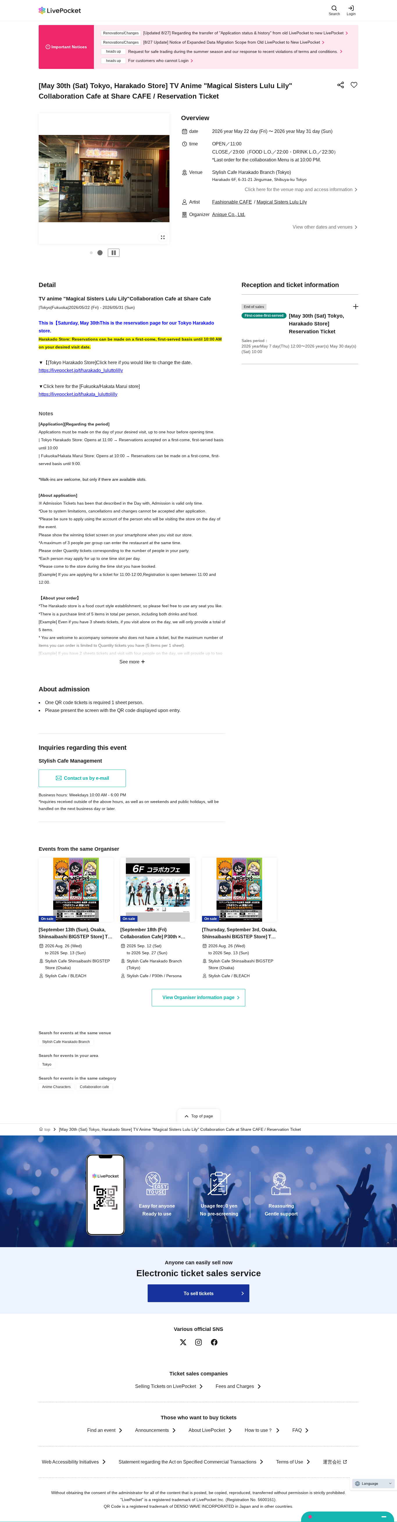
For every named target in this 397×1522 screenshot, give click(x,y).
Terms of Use (289, 1461)
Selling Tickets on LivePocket (165, 1386)
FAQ (297, 1430)
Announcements (152, 1430)
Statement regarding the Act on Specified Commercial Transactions (187, 1461)
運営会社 (332, 1461)
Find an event (101, 1430)
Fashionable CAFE (232, 202)
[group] (104, 178)
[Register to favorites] (354, 85)
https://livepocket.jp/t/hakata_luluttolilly (78, 394)
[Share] (340, 85)
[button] (91, 252)
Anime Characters (56, 1087)
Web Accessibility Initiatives (70, 1461)
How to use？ (259, 1430)
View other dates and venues (323, 227)
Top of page (202, 1116)
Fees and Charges (235, 1386)
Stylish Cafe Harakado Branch (66, 1042)
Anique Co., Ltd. (228, 214)
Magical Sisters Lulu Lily (282, 202)
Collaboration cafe (94, 1087)
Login (351, 14)
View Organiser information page (198, 997)
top (47, 1129)
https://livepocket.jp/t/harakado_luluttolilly (81, 370)
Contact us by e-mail (86, 778)
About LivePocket (207, 1430)
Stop (113, 253)
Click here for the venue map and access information (299, 189)
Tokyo (46, 1064)
